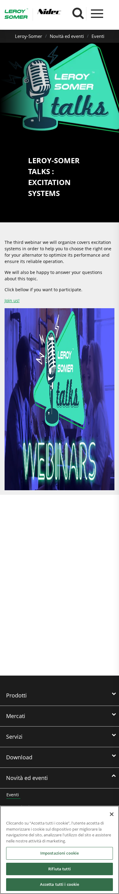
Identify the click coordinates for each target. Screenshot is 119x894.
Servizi (14, 736)
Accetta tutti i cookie (59, 884)
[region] (59, 850)
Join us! (12, 300)
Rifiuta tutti (59, 869)
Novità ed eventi (67, 36)
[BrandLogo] (16, 14)
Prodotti (16, 695)
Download (19, 757)
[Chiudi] (111, 814)
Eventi (98, 36)
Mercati (15, 716)
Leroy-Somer (28, 36)
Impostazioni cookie (59, 853)
